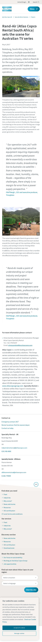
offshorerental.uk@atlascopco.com (14, 472)
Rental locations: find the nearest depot (16, 425)
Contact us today (7, 428)
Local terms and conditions (13, 514)
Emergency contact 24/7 (10, 422)
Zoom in (38, 95)
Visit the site (31, 590)
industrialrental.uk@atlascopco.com (14, 448)
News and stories (9, 504)
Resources (7, 507)
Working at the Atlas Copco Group (15, 561)
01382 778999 (6, 476)
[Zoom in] (21, 86)
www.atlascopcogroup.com (12, 386)
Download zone (9, 548)
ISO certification (9, 511)
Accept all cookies (19, 628)
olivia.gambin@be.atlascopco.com (20, 345)
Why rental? (8, 501)
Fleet (5, 494)
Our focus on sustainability (13, 557)
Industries (7, 498)
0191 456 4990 (6, 451)
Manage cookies (19, 633)
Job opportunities (10, 564)
